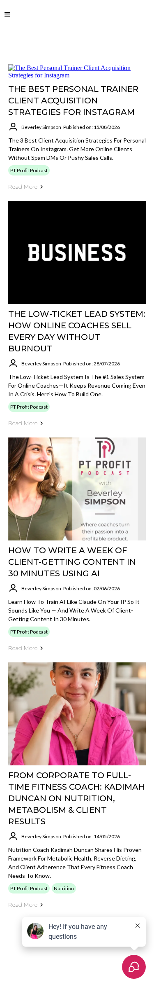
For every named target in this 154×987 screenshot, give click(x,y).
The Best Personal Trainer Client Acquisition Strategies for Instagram (73, 100)
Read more (22, 186)
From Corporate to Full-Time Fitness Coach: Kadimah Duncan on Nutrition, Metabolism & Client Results (76, 798)
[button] (7, 14)
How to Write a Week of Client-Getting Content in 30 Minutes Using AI (72, 561)
